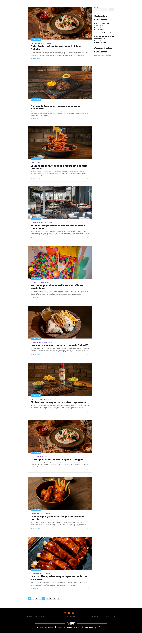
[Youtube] (73, 613)
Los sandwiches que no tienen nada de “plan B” (59, 345)
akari (42, 43)
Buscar (96, 7)
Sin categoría (35, 39)
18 (54, 598)
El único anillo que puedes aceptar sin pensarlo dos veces (59, 167)
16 (47, 598)
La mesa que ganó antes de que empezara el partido (58, 518)
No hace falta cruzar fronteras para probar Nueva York (56, 107)
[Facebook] (69, 613)
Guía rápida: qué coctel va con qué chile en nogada (56, 47)
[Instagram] (65, 613)
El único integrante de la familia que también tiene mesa (58, 227)
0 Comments (49, 43)
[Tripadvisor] (77, 613)
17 (51, 598)
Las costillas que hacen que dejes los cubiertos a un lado (59, 577)
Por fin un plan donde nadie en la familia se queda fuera (57, 286)
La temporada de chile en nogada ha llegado (57, 459)
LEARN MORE (36, 58)
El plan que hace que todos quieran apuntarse (58, 402)
